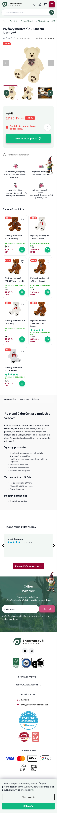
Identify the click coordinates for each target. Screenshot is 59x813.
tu (33, 789)
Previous (3, 545)
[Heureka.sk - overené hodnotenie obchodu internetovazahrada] (28, 720)
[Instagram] (31, 651)
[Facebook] (25, 651)
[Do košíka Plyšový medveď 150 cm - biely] (22, 339)
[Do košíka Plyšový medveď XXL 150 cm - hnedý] (22, 292)
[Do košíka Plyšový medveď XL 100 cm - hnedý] (47, 292)
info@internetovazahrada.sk (34, 704)
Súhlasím (28, 806)
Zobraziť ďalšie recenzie (28, 566)
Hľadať (51, 12)
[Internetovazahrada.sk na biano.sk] (35, 738)
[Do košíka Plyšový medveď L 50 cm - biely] (22, 383)
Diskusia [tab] (35, 399)
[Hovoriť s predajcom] (16, 154)
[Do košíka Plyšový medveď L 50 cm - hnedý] (22, 250)
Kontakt (25, 699)
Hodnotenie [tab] (24, 399)
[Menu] (52, 4)
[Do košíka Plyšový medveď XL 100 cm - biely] (47, 250)
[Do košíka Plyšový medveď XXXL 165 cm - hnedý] (47, 339)
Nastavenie (28, 797)
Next (54, 545)
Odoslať (47, 609)
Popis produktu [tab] (9, 399)
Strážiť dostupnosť (26, 138)
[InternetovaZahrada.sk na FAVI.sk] (24, 738)
